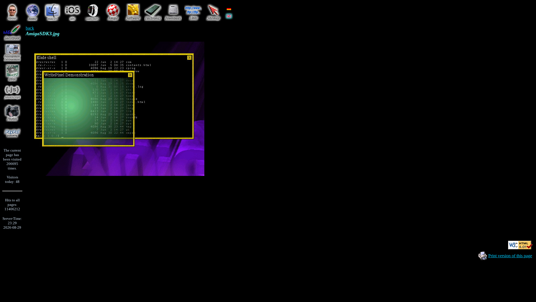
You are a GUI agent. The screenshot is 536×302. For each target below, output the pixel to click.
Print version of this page (510, 255)
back (30, 28)
